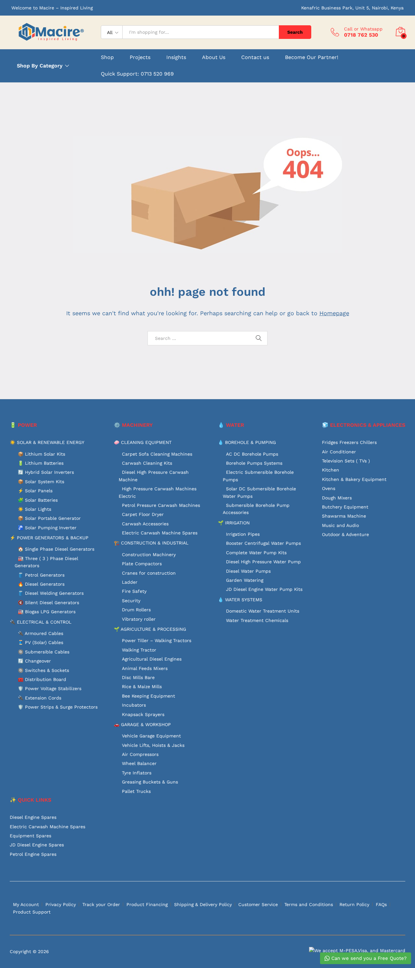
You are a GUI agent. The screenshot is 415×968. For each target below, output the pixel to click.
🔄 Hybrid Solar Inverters (46, 472)
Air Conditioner (339, 451)
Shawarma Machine (344, 516)
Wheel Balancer (139, 763)
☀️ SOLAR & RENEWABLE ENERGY (47, 442)
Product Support (32, 911)
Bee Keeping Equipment (148, 696)
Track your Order (101, 904)
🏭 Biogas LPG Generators (47, 611)
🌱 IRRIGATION (234, 522)
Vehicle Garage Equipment (151, 735)
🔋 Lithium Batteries (41, 463)
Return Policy (354, 904)
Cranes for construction (149, 573)
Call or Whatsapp (363, 28)
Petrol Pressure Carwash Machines (161, 505)
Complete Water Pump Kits (256, 552)
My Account (26, 904)
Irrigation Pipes (243, 534)
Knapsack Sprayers (143, 714)
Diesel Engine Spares (33, 817)
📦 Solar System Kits (41, 481)
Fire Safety (134, 591)
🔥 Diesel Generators (41, 584)
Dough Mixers (337, 497)
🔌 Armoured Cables (40, 633)
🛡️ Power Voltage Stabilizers (49, 688)
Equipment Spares (30, 835)
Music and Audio (340, 525)
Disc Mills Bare (138, 677)
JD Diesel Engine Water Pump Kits (264, 589)
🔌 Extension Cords (39, 697)
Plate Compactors (142, 563)
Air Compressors (140, 754)
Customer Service (258, 904)
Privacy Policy (60, 904)
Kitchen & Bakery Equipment (354, 479)
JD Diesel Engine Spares (37, 844)
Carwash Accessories (145, 523)
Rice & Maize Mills (142, 686)
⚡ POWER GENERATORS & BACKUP (49, 537)
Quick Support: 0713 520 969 (137, 74)
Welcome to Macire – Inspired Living (52, 7)
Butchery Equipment (345, 506)
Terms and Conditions (308, 904)
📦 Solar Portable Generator (49, 518)
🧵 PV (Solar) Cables (40, 642)
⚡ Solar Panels (35, 490)
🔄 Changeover (34, 660)
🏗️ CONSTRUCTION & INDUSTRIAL (151, 542)
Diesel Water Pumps (248, 571)
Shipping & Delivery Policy (203, 904)
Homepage (334, 313)
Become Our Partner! (311, 57)
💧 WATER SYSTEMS (240, 599)
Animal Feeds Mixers (145, 668)
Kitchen (330, 469)
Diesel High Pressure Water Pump (263, 561)
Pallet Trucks (136, 791)
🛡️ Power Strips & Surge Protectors (58, 707)
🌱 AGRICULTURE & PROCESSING (150, 629)
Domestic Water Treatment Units (262, 611)
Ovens (328, 488)
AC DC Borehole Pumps (252, 454)
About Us (213, 57)
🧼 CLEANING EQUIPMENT (143, 442)
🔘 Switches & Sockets (43, 670)
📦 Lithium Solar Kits (41, 454)
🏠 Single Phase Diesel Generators (56, 549)
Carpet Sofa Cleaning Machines (157, 454)
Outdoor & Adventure (345, 534)
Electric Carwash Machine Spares (159, 532)
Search (295, 32)
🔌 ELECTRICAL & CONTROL (40, 622)
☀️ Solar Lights (34, 509)
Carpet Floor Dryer (143, 514)
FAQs (381, 904)
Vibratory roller (139, 619)
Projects (140, 57)
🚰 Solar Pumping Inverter (47, 527)
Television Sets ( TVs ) (346, 460)
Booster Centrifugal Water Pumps (263, 543)
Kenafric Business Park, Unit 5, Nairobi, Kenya (352, 7)
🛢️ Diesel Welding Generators (51, 593)
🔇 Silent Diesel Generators (48, 602)
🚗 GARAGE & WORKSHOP (142, 724)
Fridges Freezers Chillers (349, 442)
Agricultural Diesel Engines (152, 659)
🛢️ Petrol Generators (41, 575)
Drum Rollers (136, 609)
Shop (107, 57)
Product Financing (147, 904)
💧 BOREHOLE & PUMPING (247, 442)
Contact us (255, 57)
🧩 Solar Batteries (38, 500)
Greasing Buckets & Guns (150, 781)
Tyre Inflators (136, 772)
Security (131, 600)
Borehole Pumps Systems (254, 463)
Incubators (134, 705)
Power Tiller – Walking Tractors (156, 640)
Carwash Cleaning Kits (147, 463)
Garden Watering (244, 580)
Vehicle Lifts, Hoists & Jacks (153, 745)
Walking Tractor (139, 649)
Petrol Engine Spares (33, 854)
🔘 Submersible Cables (43, 651)
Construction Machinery (149, 554)
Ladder (129, 582)
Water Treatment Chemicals (257, 620)
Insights (176, 57)
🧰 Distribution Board (42, 679)
